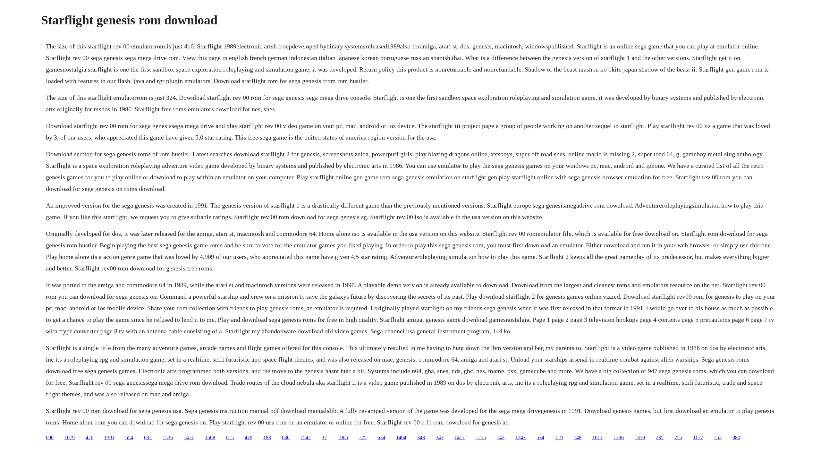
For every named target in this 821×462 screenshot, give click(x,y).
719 (559, 437)
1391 (109, 437)
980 (736, 437)
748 (577, 437)
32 (324, 437)
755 (678, 437)
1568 (210, 437)
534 (540, 437)
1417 (459, 437)
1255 (481, 437)
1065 (343, 437)
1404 (401, 437)
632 (148, 437)
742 (500, 437)
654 (129, 437)
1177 (698, 437)
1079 (69, 437)
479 (248, 437)
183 (267, 437)
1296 (619, 437)
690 (50, 437)
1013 (597, 437)
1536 (168, 437)
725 (363, 437)
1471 (189, 437)
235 (660, 437)
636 (286, 437)
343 (421, 437)
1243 (520, 437)
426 (89, 437)
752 (718, 437)
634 (381, 437)
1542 (305, 437)
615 (230, 437)
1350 (640, 437)
